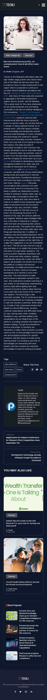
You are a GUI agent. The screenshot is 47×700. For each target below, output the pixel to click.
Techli (8, 72)
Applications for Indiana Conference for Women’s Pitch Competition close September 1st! (23, 440)
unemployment (10, 375)
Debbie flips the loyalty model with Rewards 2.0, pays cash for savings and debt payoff (23, 523)
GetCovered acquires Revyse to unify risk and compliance (30, 655)
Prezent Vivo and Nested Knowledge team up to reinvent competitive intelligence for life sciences (30, 616)
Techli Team (12, 589)
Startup (19, 369)
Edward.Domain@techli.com (28, 421)
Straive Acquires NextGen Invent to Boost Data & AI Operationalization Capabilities (27, 643)
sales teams (9, 369)
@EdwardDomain (24, 423)
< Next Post (10, 435)
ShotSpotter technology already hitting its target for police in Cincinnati (26, 457)
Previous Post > (35, 452)
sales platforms (10, 364)
